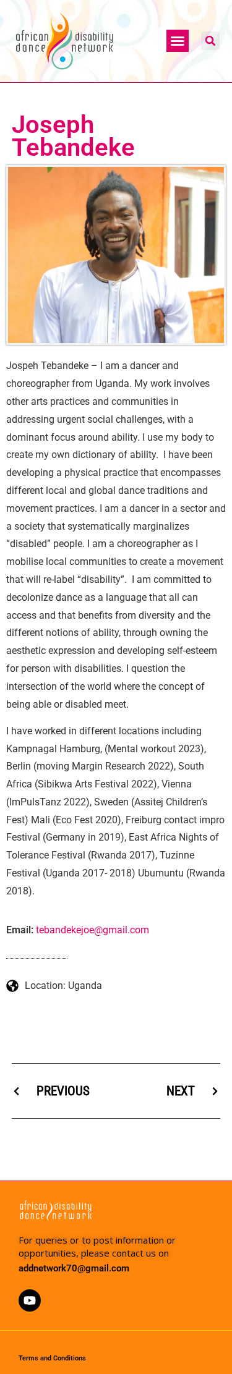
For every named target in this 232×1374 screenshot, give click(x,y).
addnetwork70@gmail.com (74, 1268)
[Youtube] (30, 1300)
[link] (92, 930)
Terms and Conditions (52, 1358)
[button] (177, 41)
